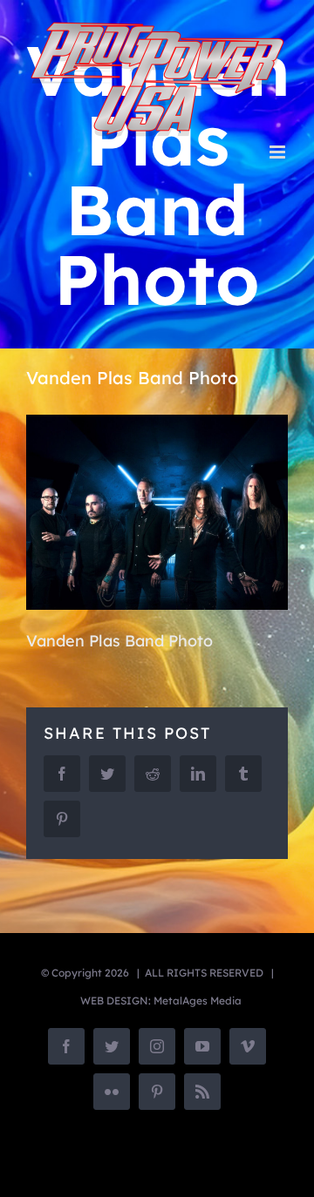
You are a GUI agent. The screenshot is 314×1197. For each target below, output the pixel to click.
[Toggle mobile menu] (279, 152)
